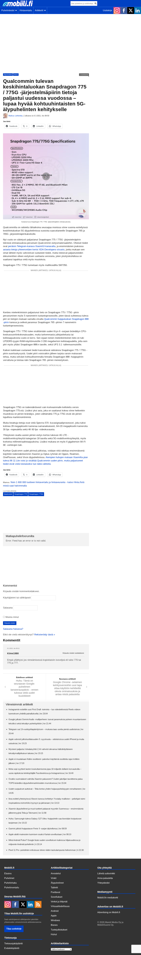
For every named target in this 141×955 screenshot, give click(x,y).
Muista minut (12, 617)
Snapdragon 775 (20, 494)
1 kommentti (84, 74)
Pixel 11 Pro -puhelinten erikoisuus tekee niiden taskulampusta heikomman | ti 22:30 (46, 850)
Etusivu (8, 873)
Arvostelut (56, 873)
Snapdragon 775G (36, 494)
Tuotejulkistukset (59, 930)
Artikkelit (39, 10)
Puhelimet (9, 878)
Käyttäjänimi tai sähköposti (17, 597)
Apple (54, 915)
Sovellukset (56, 897)
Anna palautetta (105, 878)
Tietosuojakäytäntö (13, 943)
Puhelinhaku (10, 883)
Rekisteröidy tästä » (44, 634)
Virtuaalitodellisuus (60, 906)
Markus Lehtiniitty (16, 116)
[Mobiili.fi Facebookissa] (123, 10)
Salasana (8, 607)
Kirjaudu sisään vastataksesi (73, 653)
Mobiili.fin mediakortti (107, 897)
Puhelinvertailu (11, 887)
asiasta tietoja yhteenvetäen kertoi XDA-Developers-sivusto (33, 249)
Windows (55, 920)
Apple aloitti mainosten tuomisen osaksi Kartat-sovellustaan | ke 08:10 (40, 834)
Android (55, 911)
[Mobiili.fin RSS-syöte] (38, 904)
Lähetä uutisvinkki (106, 873)
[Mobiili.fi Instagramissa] (116, 10)
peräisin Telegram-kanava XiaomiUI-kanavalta (31, 246)
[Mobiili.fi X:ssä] (130, 10)
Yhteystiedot (103, 883)
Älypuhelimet (8, 74)
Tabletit (54, 887)
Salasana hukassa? (13, 629)
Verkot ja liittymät (59, 901)
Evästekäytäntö (11, 948)
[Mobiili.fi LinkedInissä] (137, 10)
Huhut (16, 74)
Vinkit (53, 878)
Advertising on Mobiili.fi (108, 912)
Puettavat (55, 892)
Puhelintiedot (8, 10)
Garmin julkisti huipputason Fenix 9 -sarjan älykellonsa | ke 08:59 (38, 828)
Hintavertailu (26, 10)
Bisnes (54, 925)
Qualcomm (8, 494)
